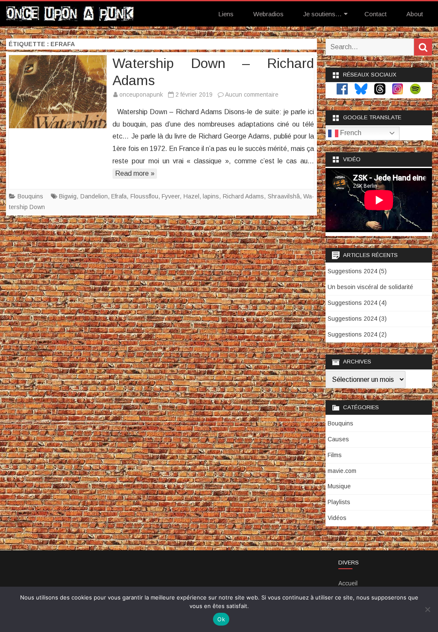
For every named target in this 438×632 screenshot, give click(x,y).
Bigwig (68, 196)
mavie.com (342, 470)
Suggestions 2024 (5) (357, 271)
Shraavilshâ (284, 196)
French (349, 132)
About (414, 14)
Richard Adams (243, 196)
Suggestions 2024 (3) (357, 318)
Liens (226, 14)
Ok (221, 619)
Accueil (348, 583)
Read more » (134, 173)
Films (335, 455)
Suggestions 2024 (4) (357, 302)
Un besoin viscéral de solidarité (370, 287)
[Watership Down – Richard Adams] (58, 91)
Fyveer (171, 196)
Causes (338, 439)
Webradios (268, 14)
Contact (375, 14)
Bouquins (30, 196)
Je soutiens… (322, 14)
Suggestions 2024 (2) (357, 334)
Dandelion (94, 196)
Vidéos (337, 517)
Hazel (191, 196)
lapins (211, 196)
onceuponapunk (141, 94)
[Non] (427, 609)
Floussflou (144, 196)
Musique (339, 486)
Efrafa (119, 196)
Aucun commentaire (251, 94)
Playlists (339, 502)
